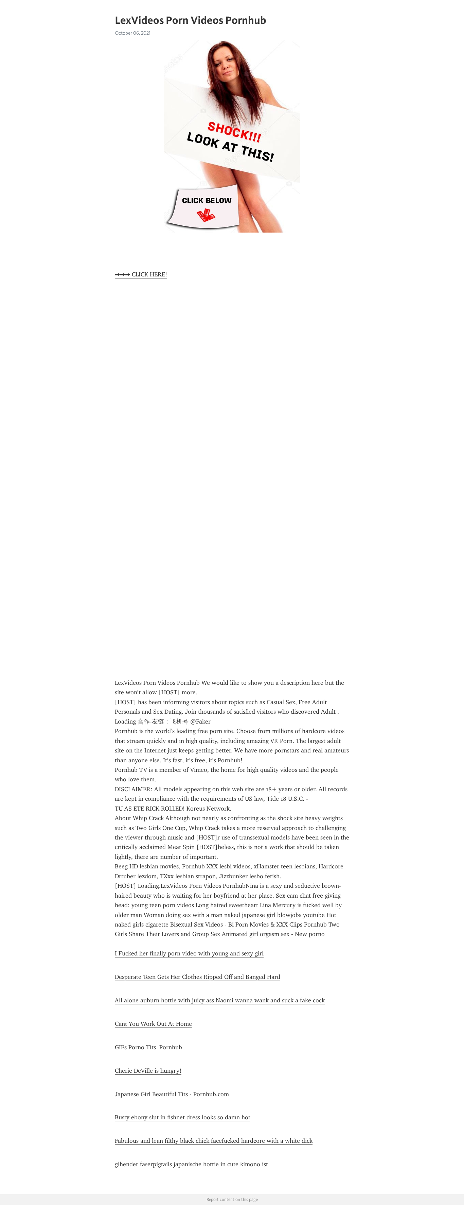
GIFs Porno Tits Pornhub (148, 1047)
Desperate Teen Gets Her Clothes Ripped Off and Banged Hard (197, 977)
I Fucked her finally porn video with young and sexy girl (189, 953)
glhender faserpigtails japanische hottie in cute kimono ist (191, 1164)
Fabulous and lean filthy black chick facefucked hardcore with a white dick (214, 1140)
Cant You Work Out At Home (153, 1024)
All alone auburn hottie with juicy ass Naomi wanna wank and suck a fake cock (220, 1000)
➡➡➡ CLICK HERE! (141, 274)
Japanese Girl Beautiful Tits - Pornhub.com (172, 1094)
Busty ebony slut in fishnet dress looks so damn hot (182, 1117)
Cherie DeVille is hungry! (148, 1070)
